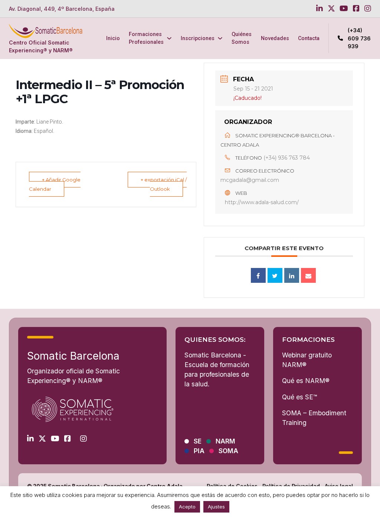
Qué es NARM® (306, 381)
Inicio (113, 38)
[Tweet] (275, 275)
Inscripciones (197, 38)
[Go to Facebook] (356, 8)
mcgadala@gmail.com (249, 180)
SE (198, 441)
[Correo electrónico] (308, 275)
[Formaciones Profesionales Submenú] (169, 38)
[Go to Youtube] (344, 8)
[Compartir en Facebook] (258, 275)
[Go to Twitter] (331, 8)
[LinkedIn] (291, 275)
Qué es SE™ (299, 397)
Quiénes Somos (242, 38)
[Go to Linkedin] (319, 8)
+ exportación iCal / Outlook (164, 184)
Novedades (275, 38)
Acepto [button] (187, 507)
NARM (225, 441)
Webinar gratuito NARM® (307, 360)
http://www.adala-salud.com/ (262, 202)
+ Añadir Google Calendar (55, 184)
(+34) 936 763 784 (286, 157)
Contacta (309, 38)
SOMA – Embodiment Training (314, 417)
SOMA (228, 451)
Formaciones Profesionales (146, 38)
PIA (199, 451)
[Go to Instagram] (367, 8)
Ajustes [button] (216, 507)
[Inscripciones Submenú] (220, 38)
